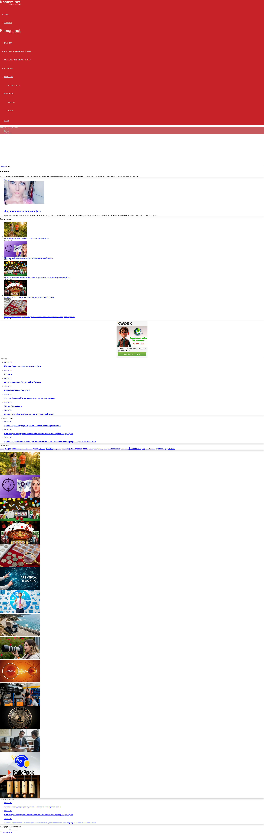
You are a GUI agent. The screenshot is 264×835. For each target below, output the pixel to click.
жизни (42, 448)
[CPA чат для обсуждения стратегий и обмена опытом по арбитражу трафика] (15, 256)
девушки (36, 449)
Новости (8, 77)
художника (170, 448)
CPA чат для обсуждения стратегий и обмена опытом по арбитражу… (28, 258)
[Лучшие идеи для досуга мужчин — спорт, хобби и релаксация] (15, 236)
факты (122, 449)
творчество (115, 449)
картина (64, 449)
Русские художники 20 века (17, 60)
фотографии (148, 448)
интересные (57, 449)
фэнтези (153, 448)
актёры (19, 449)
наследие (96, 449)
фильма (126, 448)
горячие (30, 448)
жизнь (49, 448)
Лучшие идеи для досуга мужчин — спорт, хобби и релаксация (26, 238)
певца (101, 449)
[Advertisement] (132, 150)
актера (2, 449)
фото (131, 448)
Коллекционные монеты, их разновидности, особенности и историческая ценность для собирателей (39, 317)
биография (25, 449)
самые (105, 449)
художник (160, 448)
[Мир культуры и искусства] (10, 4)
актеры (14, 449)
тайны (109, 449)
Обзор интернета (14, 85)
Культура (8, 68)
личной (91, 449)
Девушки (11, 102)
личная (85, 449)
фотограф (140, 448)
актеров (8, 449)
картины (71, 448)
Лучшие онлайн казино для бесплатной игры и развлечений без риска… (29, 297)
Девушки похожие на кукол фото (22, 211)
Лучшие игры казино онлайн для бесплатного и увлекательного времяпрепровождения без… (37, 277)
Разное (10, 110)
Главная (3, 166)
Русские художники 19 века (17, 51)
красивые (78, 449)
